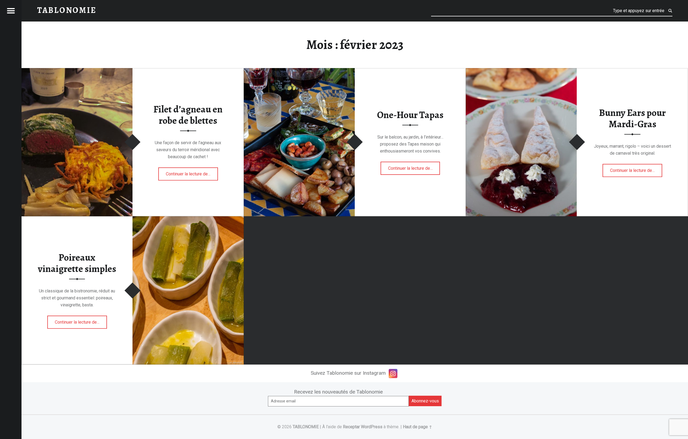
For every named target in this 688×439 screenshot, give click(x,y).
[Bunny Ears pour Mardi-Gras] (521, 71)
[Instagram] (393, 373)
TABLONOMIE (306, 426)
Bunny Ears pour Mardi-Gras (632, 118)
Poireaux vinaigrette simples (77, 263)
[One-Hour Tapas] (299, 71)
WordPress (371, 426)
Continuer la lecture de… (192, 172)
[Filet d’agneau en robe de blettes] (77, 71)
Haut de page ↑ (417, 426)
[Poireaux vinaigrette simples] (187, 219)
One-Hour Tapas (410, 114)
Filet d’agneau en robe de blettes (188, 115)
